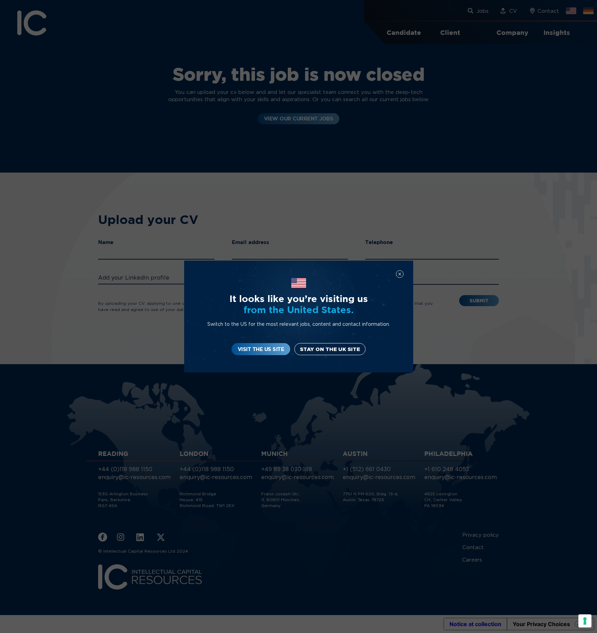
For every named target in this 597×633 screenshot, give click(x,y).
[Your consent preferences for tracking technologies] (584, 620)
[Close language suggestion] (400, 274)
